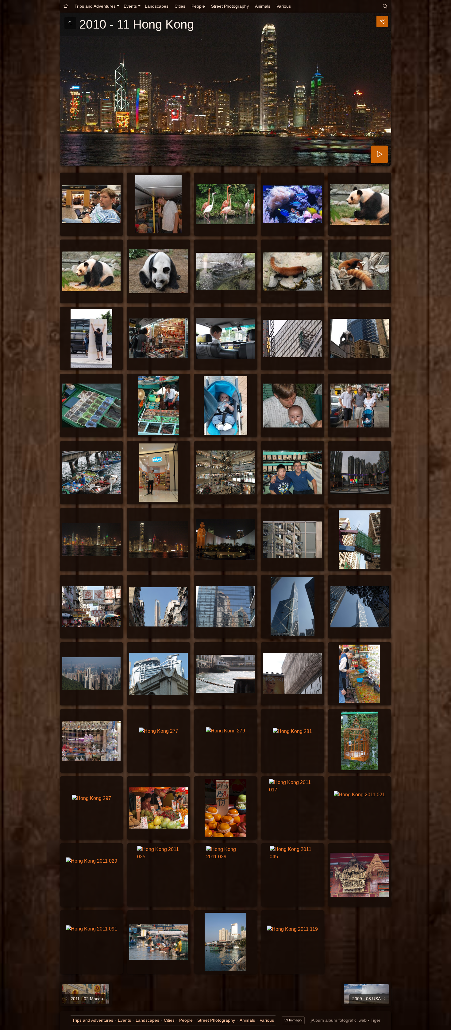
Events (130, 6)
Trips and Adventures (95, 6)
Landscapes (156, 6)
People (198, 6)
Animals (262, 6)
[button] (7, 1022)
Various (283, 6)
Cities (180, 6)
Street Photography (230, 6)
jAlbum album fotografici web (339, 1020)
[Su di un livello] (70, 23)
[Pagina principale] (65, 6)
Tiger (375, 1020)
